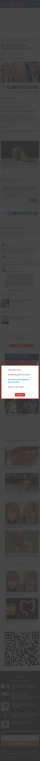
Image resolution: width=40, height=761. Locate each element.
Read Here (20, 395)
